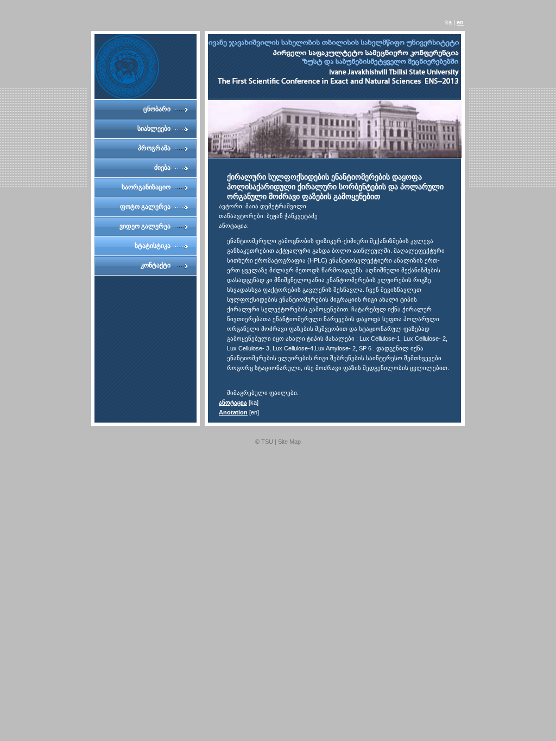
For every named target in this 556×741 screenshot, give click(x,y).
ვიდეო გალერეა (144, 226)
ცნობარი (156, 109)
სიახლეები (153, 128)
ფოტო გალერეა (145, 206)
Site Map (289, 441)
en (460, 22)
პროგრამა (154, 148)
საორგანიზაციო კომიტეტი (146, 190)
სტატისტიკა (152, 246)
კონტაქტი (155, 265)
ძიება (162, 167)
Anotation (233, 412)
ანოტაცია (233, 402)
